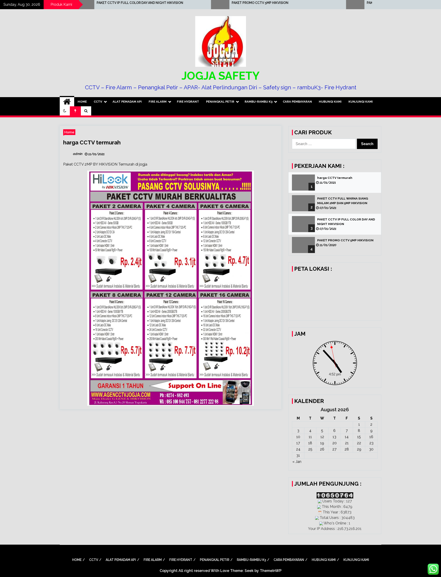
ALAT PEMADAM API (127, 101)
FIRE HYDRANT (188, 101)
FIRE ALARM (158, 101)
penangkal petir (220, 101)
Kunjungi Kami (360, 101)
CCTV (98, 101)
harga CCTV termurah (92, 142)
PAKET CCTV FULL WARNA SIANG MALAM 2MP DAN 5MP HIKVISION (342, 201)
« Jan (296, 461)
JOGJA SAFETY (220, 75)
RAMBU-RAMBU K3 (258, 101)
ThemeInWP (271, 571)
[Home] (67, 101)
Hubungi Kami (330, 101)
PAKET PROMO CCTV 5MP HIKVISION (218, 3)
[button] (65, 110)
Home (82, 101)
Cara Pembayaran (297, 101)
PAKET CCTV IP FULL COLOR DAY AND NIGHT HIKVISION (98, 3)
